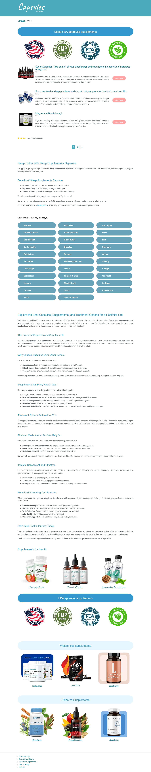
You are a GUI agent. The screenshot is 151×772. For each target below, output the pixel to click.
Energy (105, 268)
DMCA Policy (24, 764)
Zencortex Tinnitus (75, 587)
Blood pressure (71, 232)
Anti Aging (107, 225)
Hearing (27, 283)
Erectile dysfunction (73, 261)
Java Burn (75, 685)
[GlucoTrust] (37, 722)
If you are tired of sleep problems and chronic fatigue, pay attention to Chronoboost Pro (81, 91)
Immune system (71, 297)
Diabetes (68, 247)
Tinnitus (27, 290)
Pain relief (68, 225)
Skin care (106, 247)
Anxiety (105, 261)
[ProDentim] (36, 569)
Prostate (68, 254)
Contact (22, 767)
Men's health (29, 239)
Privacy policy (24, 756)
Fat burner (28, 261)
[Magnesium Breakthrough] (26, 119)
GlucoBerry (114, 740)
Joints (105, 254)
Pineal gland (107, 290)
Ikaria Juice (37, 685)
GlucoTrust (37, 740)
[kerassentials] (114, 569)
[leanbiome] (114, 668)
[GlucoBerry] (114, 722)
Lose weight (29, 268)
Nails (104, 232)
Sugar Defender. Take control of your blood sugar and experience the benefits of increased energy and (82, 68)
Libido (67, 268)
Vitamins (27, 225)
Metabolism (29, 275)
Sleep (66, 290)
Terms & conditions (26, 759)
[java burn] (75, 668)
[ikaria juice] (37, 668)
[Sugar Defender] (75, 722)
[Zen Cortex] (75, 569)
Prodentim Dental (36, 587)
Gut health (106, 275)
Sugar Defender (75, 740)
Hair (104, 239)
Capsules (31, 6)
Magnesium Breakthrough (48, 113)
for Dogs (106, 283)
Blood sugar (69, 239)
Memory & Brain (71, 275)
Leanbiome (114, 685)
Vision (26, 297)
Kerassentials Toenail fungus (114, 587)
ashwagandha (42, 205)
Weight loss (29, 254)
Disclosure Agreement (27, 761)
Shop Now (119, 78)
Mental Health (70, 283)
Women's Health (31, 232)
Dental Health (30, 247)
